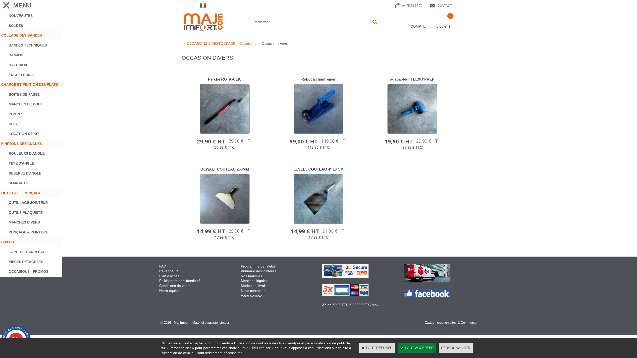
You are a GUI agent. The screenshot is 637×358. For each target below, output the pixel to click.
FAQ (162, 266)
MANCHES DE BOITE (26, 104)
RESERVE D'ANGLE (25, 173)
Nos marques (251, 276)
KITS (13, 124)
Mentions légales (254, 281)
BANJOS (16, 55)
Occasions (248, 43)
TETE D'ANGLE (21, 163)
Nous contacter (253, 291)
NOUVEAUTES (21, 16)
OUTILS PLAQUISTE (26, 213)
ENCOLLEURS (21, 75)
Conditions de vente (175, 286)
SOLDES (16, 26)
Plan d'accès (169, 276)
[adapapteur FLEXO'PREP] (412, 132)
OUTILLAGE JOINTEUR (28, 203)
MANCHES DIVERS (24, 222)
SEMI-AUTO (18, 183)
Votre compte (251, 295)
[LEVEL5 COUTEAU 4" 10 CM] (318, 222)
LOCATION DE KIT (24, 134)
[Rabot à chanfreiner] (318, 132)
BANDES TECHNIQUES (28, 45)
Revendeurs (168, 271)
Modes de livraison (255, 286)
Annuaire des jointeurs (259, 271)
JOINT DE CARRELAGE (28, 252)
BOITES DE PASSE (24, 94)
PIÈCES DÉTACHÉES (26, 262)
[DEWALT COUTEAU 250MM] (225, 222)
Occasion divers (274, 43)
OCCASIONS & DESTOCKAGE (211, 43)
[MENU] (6, 5)
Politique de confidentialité (179, 281)
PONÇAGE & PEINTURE (28, 232)
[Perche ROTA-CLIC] (225, 132)
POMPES (16, 114)
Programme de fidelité (258, 266)
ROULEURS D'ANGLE (27, 153)
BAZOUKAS (18, 65)
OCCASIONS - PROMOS (28, 271)
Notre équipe (169, 291)
